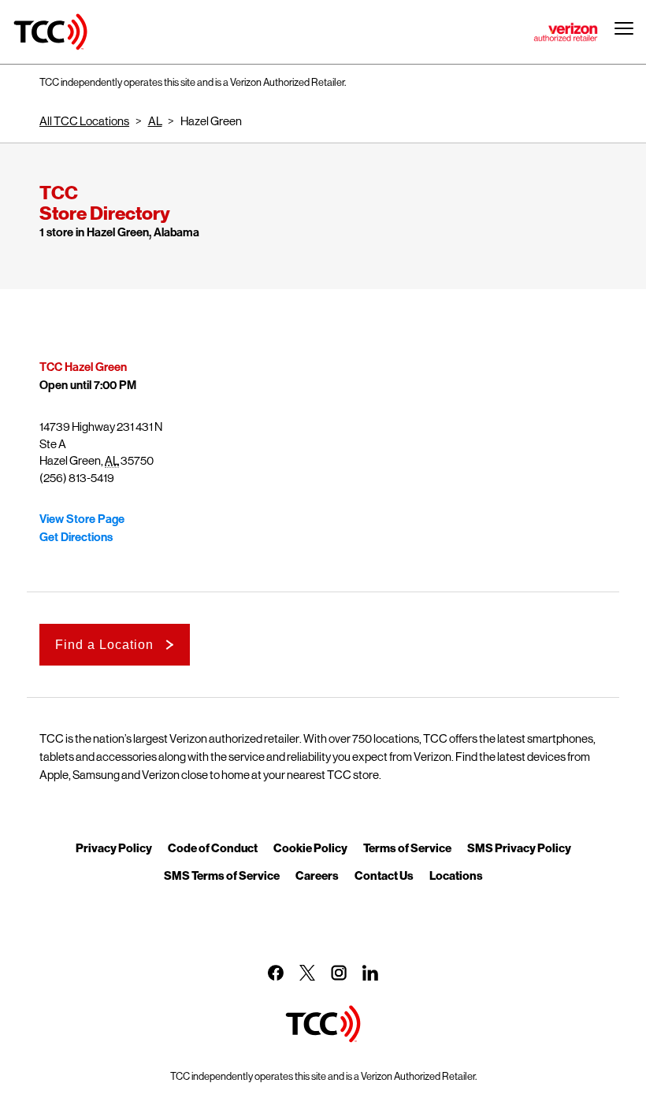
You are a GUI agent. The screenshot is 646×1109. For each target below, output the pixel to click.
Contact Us (384, 875)
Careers (317, 875)
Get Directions (76, 537)
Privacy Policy (114, 847)
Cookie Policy (310, 847)
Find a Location (104, 644)
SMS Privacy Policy (519, 847)
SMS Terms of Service (222, 875)
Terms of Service (407, 847)
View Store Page (81, 519)
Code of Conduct (213, 847)
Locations (456, 875)
